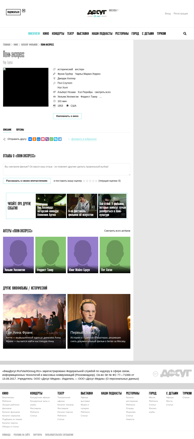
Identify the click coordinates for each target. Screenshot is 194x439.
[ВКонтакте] (30, 139)
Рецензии (130, 412)
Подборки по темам (12, 419)
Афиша (170, 397)
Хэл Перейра (85, 92)
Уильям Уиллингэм (68, 96)
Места (152, 397)
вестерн (79, 69)
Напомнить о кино (67, 116)
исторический (65, 69)
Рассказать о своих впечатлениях (26, 180)
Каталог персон (10, 423)
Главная (6, 44)
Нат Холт (63, 87)
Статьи (33, 415)
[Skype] (55, 139)
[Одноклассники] (34, 139)
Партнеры (37, 434)
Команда (6, 434)
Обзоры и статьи (10, 426)
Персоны (20, 129)
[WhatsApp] (51, 139)
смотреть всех (103, 92)
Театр (70, 33)
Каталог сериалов (11, 415)
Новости (130, 419)
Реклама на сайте (22, 434)
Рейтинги (6, 401)
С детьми (148, 33)
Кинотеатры (8, 397)
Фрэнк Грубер (65, 74)
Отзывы (130, 408)
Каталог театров (65, 404)
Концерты (58, 33)
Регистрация (181, 13)
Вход (168, 13)
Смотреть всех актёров (117, 231)
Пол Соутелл (65, 83)
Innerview (34, 33)
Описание (7, 129)
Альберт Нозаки (67, 92)
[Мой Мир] (38, 139)
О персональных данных (122, 378)
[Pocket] (43, 139)
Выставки (83, 33)
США (73, 105)
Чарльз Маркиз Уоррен (87, 74)
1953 (60, 105)
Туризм (161, 33)
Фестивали (35, 408)
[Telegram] (60, 139)
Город (135, 33)
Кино (46, 33)
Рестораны (122, 33)
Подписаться (13, 12)
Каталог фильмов (29, 44)
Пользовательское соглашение (59, 434)
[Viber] (47, 139)
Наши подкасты (102, 33)
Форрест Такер (89, 96)
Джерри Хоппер (66, 78)
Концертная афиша (40, 397)
